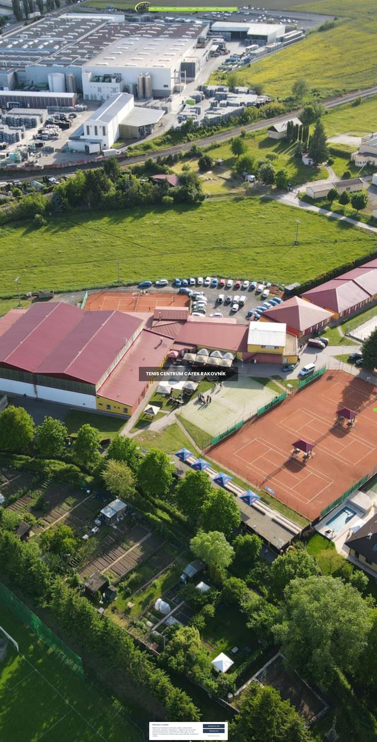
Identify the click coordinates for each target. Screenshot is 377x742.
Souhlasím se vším (214, 726)
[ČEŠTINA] (240, 8)
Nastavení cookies (214, 736)
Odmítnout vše (213, 731)
